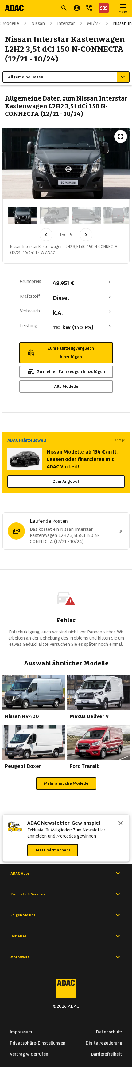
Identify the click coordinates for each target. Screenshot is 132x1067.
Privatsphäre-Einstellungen (37, 1043)
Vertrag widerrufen (29, 1054)
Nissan (38, 23)
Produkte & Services (27, 894)
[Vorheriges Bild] (46, 234)
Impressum (21, 1032)
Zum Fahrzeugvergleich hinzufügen (71, 352)
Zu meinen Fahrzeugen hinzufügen (71, 371)
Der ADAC (18, 936)
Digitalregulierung (104, 1043)
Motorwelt (19, 957)
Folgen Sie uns (22, 915)
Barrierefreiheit (106, 1054)
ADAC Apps (19, 873)
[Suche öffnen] (64, 8)
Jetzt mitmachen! (52, 850)
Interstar (66, 23)
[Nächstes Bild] (86, 234)
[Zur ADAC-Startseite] (14, 8)
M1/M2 (94, 23)
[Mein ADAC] (76, 8)
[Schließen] (120, 823)
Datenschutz (109, 1032)
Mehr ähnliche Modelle (66, 783)
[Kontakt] (89, 8)
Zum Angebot (66, 481)
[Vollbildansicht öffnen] (120, 136)
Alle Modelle (66, 386)
